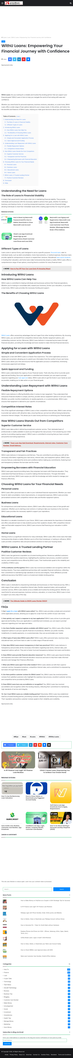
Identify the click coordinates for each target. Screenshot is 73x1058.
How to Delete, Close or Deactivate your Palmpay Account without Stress (42, 919)
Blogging (6, 997)
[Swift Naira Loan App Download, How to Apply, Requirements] (61, 792)
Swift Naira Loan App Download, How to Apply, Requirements (59, 807)
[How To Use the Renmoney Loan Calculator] (12, 788)
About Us (22, 1054)
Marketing (7, 1024)
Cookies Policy (45, 1054)
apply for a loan (12, 611)
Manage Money (8, 1021)
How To (6, 969)
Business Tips (8, 994)
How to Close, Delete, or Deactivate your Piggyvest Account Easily (35, 798)
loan (24, 737)
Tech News (7, 984)
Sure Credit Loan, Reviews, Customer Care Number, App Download (11, 827)
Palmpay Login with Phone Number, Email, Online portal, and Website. (41, 913)
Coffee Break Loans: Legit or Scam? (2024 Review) (36, 937)
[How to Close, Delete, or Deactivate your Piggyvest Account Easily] (36, 788)
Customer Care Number (11, 1000)
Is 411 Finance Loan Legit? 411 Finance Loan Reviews (36, 906)
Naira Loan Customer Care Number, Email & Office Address (38, 956)
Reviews (6, 991)
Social (6, 1009)
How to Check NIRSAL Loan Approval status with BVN (37, 950)
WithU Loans (5, 335)
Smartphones (8, 1015)
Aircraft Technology (10, 988)
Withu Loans (54, 737)
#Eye (16, 737)
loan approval (23, 378)
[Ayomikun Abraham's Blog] (14, 3)
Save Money (8, 1027)
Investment (7, 1012)
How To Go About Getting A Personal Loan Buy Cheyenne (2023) (60, 827)
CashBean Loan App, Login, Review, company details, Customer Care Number (35, 827)
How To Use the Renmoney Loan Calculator (10, 797)
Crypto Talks (8, 978)
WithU (42, 737)
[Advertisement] (36, 21)
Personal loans (56, 252)
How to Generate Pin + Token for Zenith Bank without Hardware (40, 925)
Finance (6, 972)
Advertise (29, 1054)
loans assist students (63, 257)
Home (4, 37)
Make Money (8, 1003)
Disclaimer (54, 1054)
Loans (33, 737)
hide (18, 116)
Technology (7, 981)
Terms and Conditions (64, 1054)
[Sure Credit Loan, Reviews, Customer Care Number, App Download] (12, 818)
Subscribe (7, 1043)
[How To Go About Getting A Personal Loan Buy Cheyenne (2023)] (61, 818)
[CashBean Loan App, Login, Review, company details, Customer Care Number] (36, 818)
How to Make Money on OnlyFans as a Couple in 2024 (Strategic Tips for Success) (45, 900)
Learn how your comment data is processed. (38, 881)
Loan (9, 37)
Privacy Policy (14, 1054)
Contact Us (36, 1054)
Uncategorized (8, 1006)
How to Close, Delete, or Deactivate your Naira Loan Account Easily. (41, 944)
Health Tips (7, 1018)
